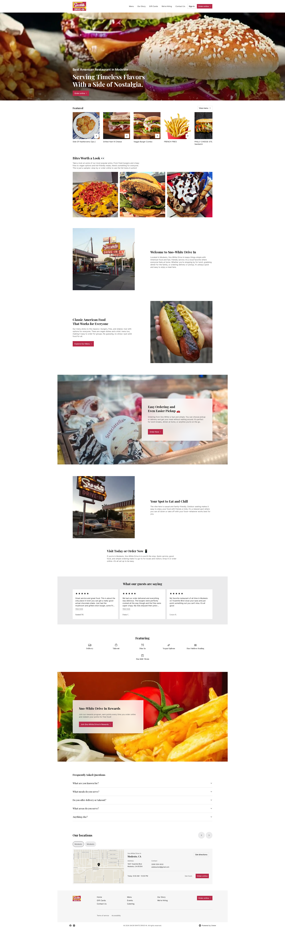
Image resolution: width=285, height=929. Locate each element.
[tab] (78, 844)
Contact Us (180, 6)
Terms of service (103, 915)
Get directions (201, 854)
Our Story (141, 6)
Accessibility (116, 915)
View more (79, 609)
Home (99, 897)
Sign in (192, 6)
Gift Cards (153, 6)
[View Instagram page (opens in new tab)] (74, 925)
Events (130, 900)
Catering (130, 904)
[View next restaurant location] (209, 835)
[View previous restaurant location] (201, 835)
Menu (131, 6)
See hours (188, 876)
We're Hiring (167, 6)
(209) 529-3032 (157, 864)
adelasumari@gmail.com (160, 867)
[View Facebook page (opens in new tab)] (70, 925)
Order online (202, 876)
